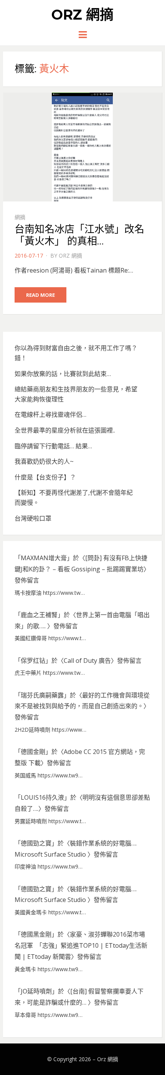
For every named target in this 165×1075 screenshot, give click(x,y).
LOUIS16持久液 (42, 797)
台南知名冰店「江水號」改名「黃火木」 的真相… (79, 235)
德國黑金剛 (36, 934)
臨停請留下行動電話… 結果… (53, 446)
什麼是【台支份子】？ (45, 477)
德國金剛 (33, 751)
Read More (40, 294)
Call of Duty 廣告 (87, 660)
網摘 (20, 217)
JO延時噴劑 (36, 991)
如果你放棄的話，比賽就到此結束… (63, 373)
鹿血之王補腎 (39, 615)
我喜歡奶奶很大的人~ (44, 461)
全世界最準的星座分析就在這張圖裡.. (65, 430)
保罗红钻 (33, 660)
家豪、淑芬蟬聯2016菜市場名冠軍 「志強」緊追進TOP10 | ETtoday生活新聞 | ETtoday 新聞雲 (81, 945)
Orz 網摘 (82, 14)
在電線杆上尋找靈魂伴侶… (50, 414)
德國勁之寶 (36, 843)
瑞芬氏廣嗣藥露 (42, 695)
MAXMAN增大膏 (44, 558)
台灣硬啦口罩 (33, 518)
